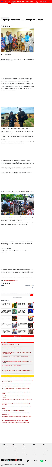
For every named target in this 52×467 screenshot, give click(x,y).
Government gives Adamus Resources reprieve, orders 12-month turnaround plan (17, 400)
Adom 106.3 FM (15, 448)
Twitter (34, 450)
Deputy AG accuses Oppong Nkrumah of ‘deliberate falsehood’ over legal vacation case (16, 404)
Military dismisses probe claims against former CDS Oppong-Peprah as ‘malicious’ (16, 396)
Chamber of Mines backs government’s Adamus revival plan (12, 368)
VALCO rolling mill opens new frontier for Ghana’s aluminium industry (13, 350)
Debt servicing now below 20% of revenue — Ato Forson (11, 366)
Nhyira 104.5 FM (15, 456)
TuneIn (31, 460)
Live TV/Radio (36, 2)
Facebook (35, 448)
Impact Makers (46, 450)
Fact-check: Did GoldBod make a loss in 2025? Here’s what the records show (17, 377)
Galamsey (45, 452)
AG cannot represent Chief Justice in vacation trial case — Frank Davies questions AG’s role (16, 413)
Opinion (27, 1)
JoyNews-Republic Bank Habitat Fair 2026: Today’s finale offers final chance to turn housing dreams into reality (16, 353)
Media (41, 1)
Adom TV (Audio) (25, 454)
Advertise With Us (5, 449)
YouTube (34, 446)
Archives (45, 454)
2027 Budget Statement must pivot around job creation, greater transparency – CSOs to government (17, 362)
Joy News (24, 446)
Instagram (35, 452)
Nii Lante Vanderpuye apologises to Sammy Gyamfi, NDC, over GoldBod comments (16, 389)
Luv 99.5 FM (14, 454)
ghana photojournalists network (9, 280)
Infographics (35, 456)
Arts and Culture (14, 2)
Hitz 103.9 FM (14, 450)
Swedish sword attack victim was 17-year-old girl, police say (12, 348)
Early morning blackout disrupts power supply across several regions (15, 422)
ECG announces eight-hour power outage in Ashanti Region (13, 410)
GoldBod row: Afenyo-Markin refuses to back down (10, 345)
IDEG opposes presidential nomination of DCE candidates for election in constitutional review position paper (17, 371)
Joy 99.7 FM (14, 446)
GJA (16, 280)
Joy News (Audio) (25, 456)
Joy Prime (24, 450)
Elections (45, 1)
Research (31, 1)
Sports (23, 1)
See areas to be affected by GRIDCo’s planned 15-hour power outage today (15, 357)
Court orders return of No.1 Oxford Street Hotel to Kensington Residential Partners (16, 393)
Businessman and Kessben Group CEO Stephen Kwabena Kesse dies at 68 (16, 383)
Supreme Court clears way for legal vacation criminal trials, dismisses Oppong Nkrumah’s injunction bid (17, 381)
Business (19, 1)
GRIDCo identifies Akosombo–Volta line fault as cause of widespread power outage (16, 417)
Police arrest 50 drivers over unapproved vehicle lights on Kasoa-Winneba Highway (16, 407)
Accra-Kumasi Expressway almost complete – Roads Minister (14, 386)
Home (6, 1)
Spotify (44, 460)
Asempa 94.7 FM (15, 452)
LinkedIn (34, 454)
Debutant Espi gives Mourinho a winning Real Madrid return (12, 359)
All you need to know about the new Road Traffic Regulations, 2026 (15, 420)
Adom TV (24, 448)
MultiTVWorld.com (26, 452)
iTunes (37, 460)
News (9, 1)
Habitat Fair (45, 448)
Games (44, 446)
